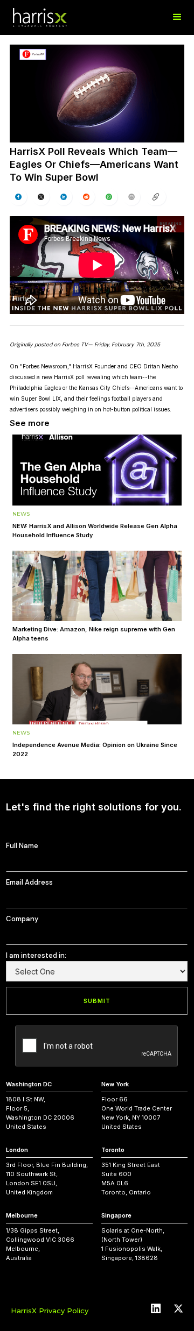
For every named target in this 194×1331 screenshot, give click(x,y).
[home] (40, 17)
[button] (177, 17)
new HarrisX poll (63, 377)
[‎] (156, 196)
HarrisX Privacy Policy (49, 1310)
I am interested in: (36, 955)
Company (22, 918)
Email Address (29, 882)
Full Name (22, 845)
